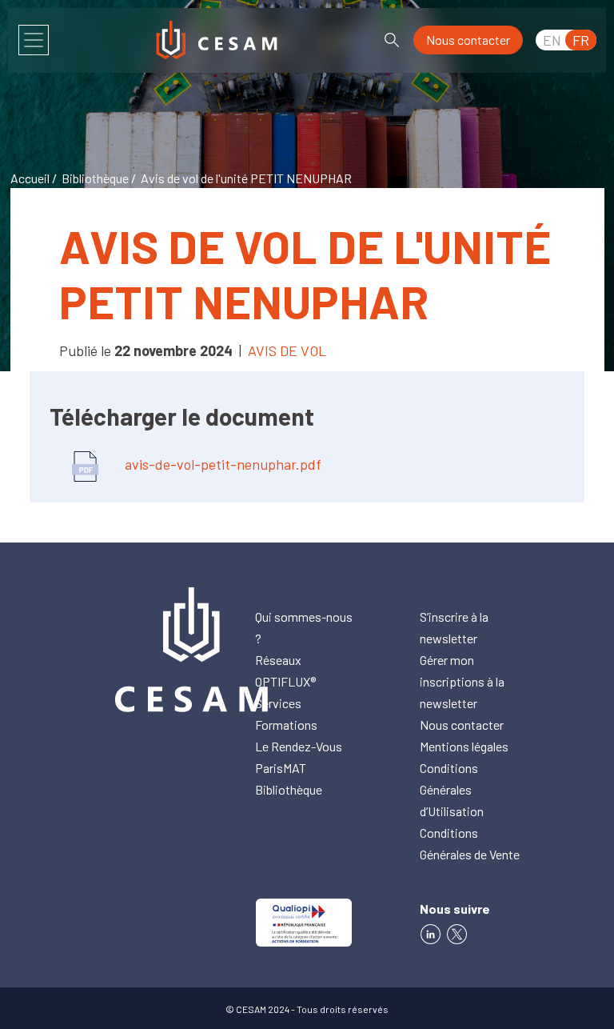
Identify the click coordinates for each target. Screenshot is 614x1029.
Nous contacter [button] (468, 39)
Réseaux (278, 659)
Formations (286, 724)
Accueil (30, 178)
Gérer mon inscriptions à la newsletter (462, 681)
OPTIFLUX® (285, 681)
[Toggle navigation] (33, 40)
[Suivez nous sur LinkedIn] (431, 932)
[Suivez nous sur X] (459, 932)
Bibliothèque (95, 178)
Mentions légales (464, 746)
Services (278, 703)
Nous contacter (462, 724)
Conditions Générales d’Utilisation (452, 789)
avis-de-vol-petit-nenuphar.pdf (221, 464)
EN (552, 40)
